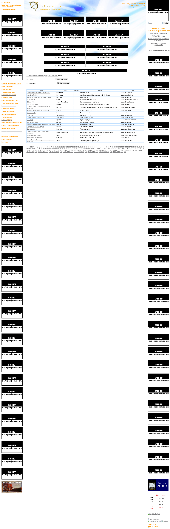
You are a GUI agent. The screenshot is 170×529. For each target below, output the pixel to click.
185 (97, 152)
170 (55, 152)
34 (85, 147)
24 (65, 147)
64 (144, 147)
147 (108, 150)
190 (111, 152)
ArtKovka (30, 115)
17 (51, 147)
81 (59, 148)
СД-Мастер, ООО (32, 122)
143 (97, 150)
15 (47, 147)
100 (96, 148)
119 (30, 150)
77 (51, 148)
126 (49, 150)
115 (137, 148)
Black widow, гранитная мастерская (38, 93)
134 (72, 150)
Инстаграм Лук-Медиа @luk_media (158, 44)
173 (64, 152)
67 (31, 148)
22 (61, 147)
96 (88, 148)
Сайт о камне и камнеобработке (159, 50)
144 (99, 150)
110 (124, 148)
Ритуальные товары (51, 76)
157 (135, 150)
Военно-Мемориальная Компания (38, 110)
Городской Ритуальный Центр (37, 117)
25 (67, 147)
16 (49, 147)
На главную (30, 76)
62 (140, 147)
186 (100, 152)
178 (77, 152)
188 (105, 152)
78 (53, 148)
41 (98, 147)
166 (44, 152)
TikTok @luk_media (158, 36)
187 (102, 152)
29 (75, 147)
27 (71, 147)
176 (72, 152)
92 (80, 148)
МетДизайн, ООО (32, 95)
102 (102, 148)
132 (66, 150)
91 (78, 148)
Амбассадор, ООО (33, 100)
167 (47, 152)
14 (45, 147)
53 (122, 147)
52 (120, 147)
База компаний (39, 76)
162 (33, 152)
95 (86, 148)
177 (75, 152)
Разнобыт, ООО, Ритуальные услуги (39, 97)
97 (90, 148)
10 (38, 147)
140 (88, 150)
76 (49, 148)
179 (80, 152)
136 (77, 150)
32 (81, 147)
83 (62, 148)
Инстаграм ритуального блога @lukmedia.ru (158, 39)
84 (64, 148)
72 (41, 148)
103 (105, 148)
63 (142, 147)
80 (57, 148)
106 (113, 148)
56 (128, 147)
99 (94, 148)
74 (45, 148)
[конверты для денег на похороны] (12, 492)
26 (69, 147)
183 (91, 152)
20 (57, 147)
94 (84, 148)
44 (104, 147)
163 (36, 152)
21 (59, 147)
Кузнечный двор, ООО (34, 137)
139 (86, 150)
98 (92, 148)
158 (138, 150)
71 (39, 148)
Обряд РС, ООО (32, 102)
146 (105, 150)
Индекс (76, 90)
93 (82, 148)
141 (91, 150)
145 (102, 150)
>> (168, 493)
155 (130, 150)
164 (39, 152)
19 (55, 147)
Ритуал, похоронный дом (35, 127)
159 (141, 150)
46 (108, 147)
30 (77, 147)
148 (111, 150)
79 (55, 148)
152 (122, 150)
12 (41, 147)
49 (114, 147)
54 (124, 147)
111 (127, 148)
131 (63, 150)
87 (70, 148)
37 (90, 147)
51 (118, 147)
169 (52, 152)
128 (55, 150)
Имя (41, 90)
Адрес (100, 90)
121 (36, 150)
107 (116, 148)
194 (122, 152)
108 (118, 148)
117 (143, 148)
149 (113, 150)
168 (50, 152)
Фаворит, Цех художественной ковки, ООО (41, 124)
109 (121, 148)
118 (27, 150)
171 (58, 152)
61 (138, 147)
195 (125, 152)
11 (39, 147)
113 (132, 148)
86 (68, 148)
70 (37, 148)
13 (43, 147)
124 (44, 150)
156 (133, 150)
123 (41, 150)
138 (83, 150)
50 (116, 147)
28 (73, 147)
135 (74, 150)
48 (112, 147)
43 (102, 147)
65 (27, 148)
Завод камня (31, 129)
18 (53, 147)
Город (65, 90)
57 (130, 147)
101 (99, 148)
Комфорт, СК (31, 113)
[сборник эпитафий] (158, 490)
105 (110, 148)
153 (124, 150)
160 (27, 152)
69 (35, 148)
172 (61, 152)
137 (80, 150)
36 (89, 147)
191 (114, 152)
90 (76, 148)
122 (38, 150)
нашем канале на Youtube (158, 33)
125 (47, 150)
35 (87, 147)
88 (72, 148)
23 (63, 147)
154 (127, 150)
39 (94, 147)
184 (94, 152)
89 (74, 148)
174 (66, 152)
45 (106, 147)
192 (116, 152)
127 (52, 150)
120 (33, 150)
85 (66, 148)
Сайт (132, 90)
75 (47, 148)
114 (135, 148)
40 (96, 147)
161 (30, 152)
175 (69, 152)
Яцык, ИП (30, 120)
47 (110, 147)
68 (33, 148)
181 (86, 152)
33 (83, 147)
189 (108, 152)
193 (119, 152)
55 (126, 147)
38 (92, 147)
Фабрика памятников (34, 135)
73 (43, 148)
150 (116, 150)
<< (149, 493)
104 (107, 148)
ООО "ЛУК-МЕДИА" (154, 526)
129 (58, 150)
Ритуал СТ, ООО (32, 104)
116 (140, 148)
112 (129, 148)
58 (132, 147)
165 (41, 152)
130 (61, 150)
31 (79, 147)
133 (69, 150)
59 (134, 147)
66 (29, 148)
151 (119, 150)
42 (100, 147)
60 (136, 147)
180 (83, 152)
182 (89, 152)
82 (61, 148)
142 (94, 150)
